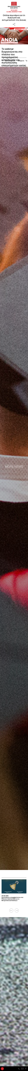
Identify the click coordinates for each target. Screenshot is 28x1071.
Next (17, 910)
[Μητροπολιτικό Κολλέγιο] (14, 5)
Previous (11, 910)
